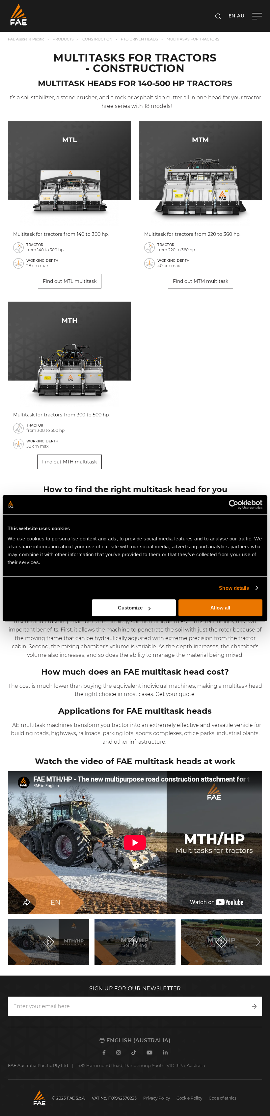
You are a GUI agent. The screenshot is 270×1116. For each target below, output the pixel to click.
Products (63, 39)
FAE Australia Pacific (26, 39)
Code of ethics (222, 1098)
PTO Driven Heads (139, 39)
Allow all (220, 607)
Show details (234, 588)
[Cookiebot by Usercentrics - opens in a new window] (233, 504)
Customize (130, 607)
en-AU (237, 16)
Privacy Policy (156, 1098)
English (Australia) (138, 1040)
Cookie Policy (189, 1098)
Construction (97, 39)
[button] (12, 942)
